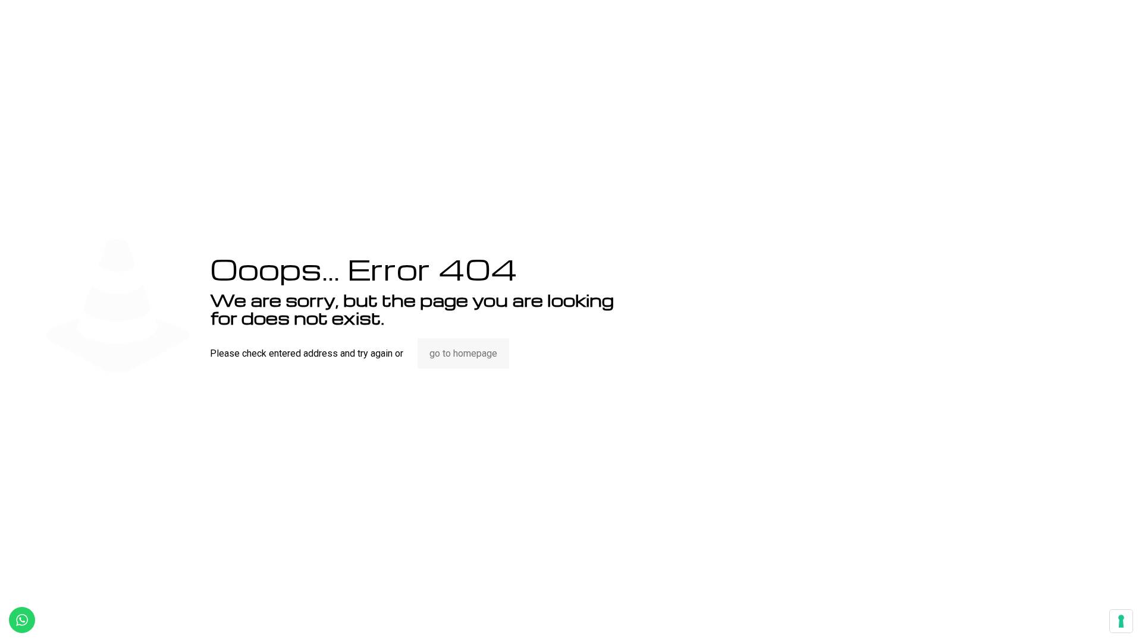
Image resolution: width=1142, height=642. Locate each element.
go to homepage (463, 353)
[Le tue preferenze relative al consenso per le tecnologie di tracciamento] (1121, 621)
